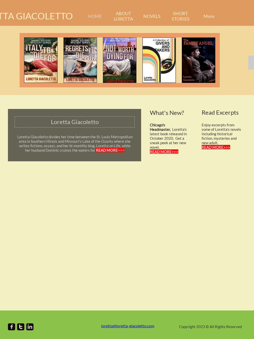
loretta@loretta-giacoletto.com (127, 325)
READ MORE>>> (216, 147)
